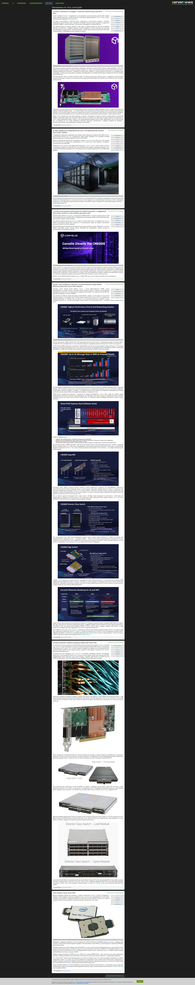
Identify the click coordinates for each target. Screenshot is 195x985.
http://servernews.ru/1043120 (66, 887)
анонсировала (69, 215)
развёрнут (107, 135)
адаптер (117, 224)
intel (117, 141)
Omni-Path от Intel (69, 447)
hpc (117, 18)
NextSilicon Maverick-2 (72, 19)
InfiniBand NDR (68, 658)
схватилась (105, 950)
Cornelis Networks (105, 649)
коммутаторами (84, 881)
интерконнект (117, 295)
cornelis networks (117, 16)
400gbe (117, 289)
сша (117, 149)
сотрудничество (117, 30)
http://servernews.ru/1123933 (66, 637)
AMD (115, 698)
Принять (140, 981)
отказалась (101, 645)
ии (117, 24)
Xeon (73, 653)
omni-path (117, 22)
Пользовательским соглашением (84, 982)
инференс (118, 26)
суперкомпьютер (117, 147)
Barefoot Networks (67, 962)
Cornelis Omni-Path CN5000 (92, 145)
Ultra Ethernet (105, 221)
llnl (117, 143)
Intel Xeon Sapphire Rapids (86, 141)
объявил (81, 288)
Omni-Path (74, 221)
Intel (106, 698)
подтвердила (111, 942)
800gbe (117, 216)
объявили (65, 16)
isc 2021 (117, 649)
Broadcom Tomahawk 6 (75, 631)
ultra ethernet (117, 222)
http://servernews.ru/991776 (66, 970)
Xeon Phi (78, 653)
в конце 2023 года (71, 629)
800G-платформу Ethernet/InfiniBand (94, 632)
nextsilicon (118, 20)
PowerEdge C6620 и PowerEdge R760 (63, 141)
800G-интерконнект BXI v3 (84, 634)
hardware (117, 137)
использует (77, 954)
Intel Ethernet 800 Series (117, 966)
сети (117, 28)
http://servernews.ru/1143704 (66, 205)
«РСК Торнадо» (96, 883)
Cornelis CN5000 (100, 17)
